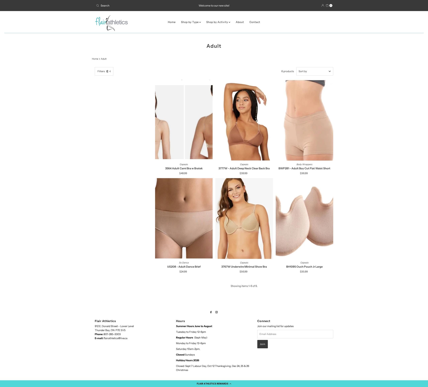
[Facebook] (211, 312)
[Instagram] (216, 312)
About (240, 22)
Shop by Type (190, 22)
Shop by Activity (217, 22)
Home (172, 22)
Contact (254, 22)
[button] (214, 383)
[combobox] (134, 5)
